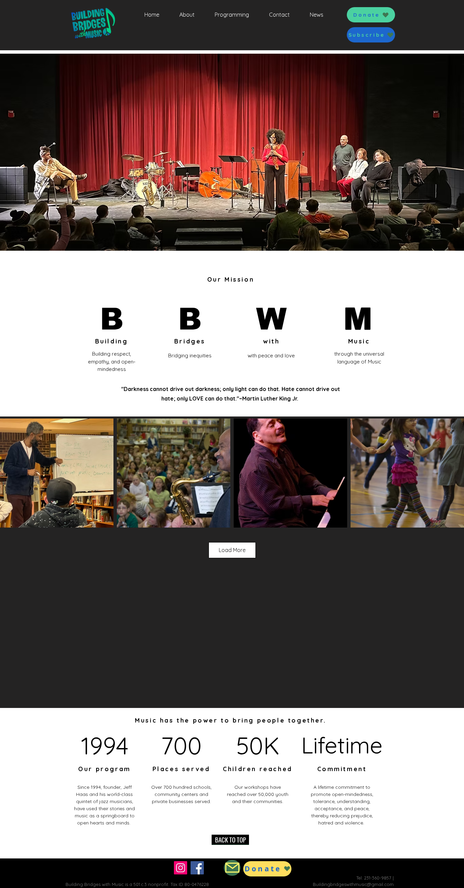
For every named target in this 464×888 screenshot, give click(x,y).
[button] (371, 34)
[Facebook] (197, 867)
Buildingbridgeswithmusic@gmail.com (353, 884)
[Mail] (232, 868)
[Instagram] (180, 867)
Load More (232, 550)
